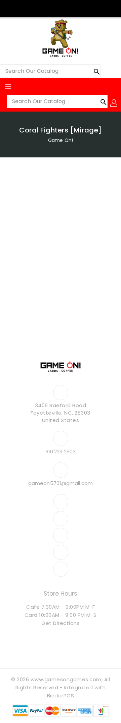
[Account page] (114, 103)
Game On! (60, 140)
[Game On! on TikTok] (86, 8)
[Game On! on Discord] (73, 8)
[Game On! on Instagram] (48, 8)
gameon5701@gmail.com (60, 483)
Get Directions (60, 623)
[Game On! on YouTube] (60, 8)
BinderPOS (60, 695)
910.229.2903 (60, 451)
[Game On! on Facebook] (35, 8)
